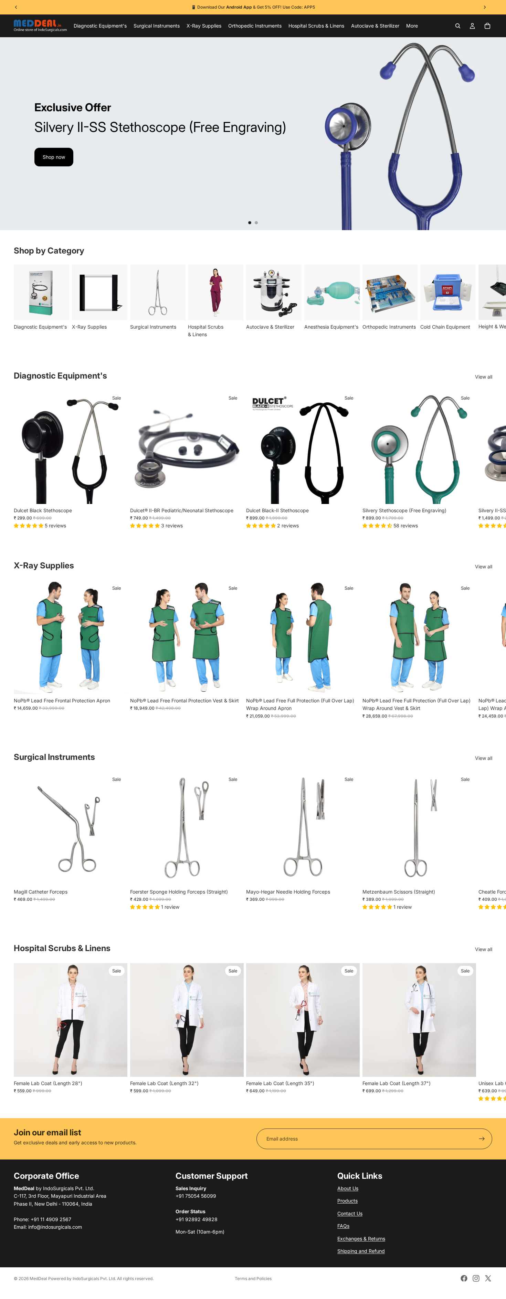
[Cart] (487, 25)
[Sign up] (482, 1139)
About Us (347, 1188)
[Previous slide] (11, 133)
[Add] (116, 493)
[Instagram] (476, 1278)
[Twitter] (488, 1278)
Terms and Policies (253, 1278)
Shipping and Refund (361, 1251)
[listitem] (412, 25)
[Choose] (465, 493)
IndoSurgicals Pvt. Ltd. (94, 1278)
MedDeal (38, 1278)
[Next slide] (495, 133)
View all (483, 377)
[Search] (457, 25)
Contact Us (349, 1213)
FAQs (343, 1226)
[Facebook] (464, 1278)
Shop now (54, 157)
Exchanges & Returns (361, 1238)
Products (347, 1201)
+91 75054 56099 (293, 7)
